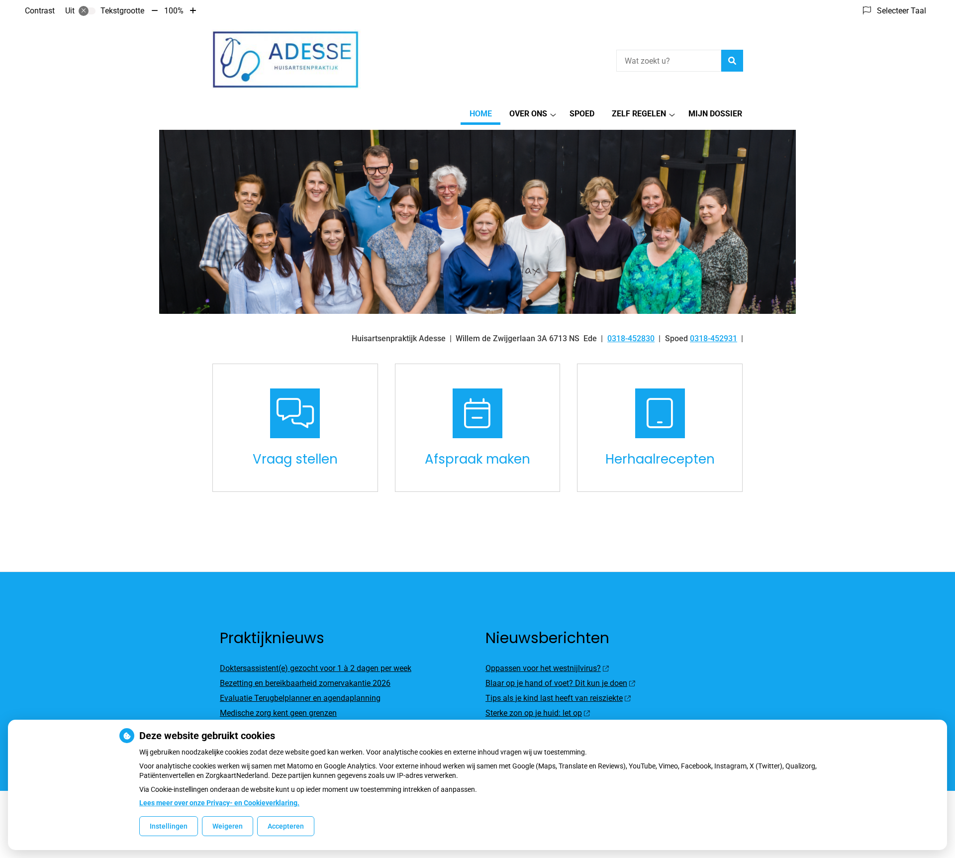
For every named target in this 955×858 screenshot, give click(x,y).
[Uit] (87, 10)
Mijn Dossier (715, 113)
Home (481, 113)
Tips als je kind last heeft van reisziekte (554, 698)
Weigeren (227, 826)
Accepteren (286, 826)
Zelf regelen (639, 113)
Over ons (528, 113)
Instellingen (169, 826)
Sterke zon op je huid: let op (533, 713)
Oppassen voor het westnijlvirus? (543, 668)
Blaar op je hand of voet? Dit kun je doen (556, 683)
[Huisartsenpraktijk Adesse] (286, 59)
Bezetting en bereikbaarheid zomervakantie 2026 (305, 683)
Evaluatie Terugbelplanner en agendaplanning (300, 698)
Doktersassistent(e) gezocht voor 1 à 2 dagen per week (315, 668)
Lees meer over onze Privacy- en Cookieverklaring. (219, 803)
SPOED (582, 113)
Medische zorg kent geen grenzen (278, 713)
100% (174, 10)
